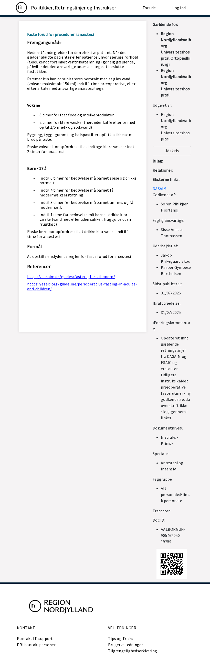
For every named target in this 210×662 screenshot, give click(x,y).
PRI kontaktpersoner (36, 644)
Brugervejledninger (125, 644)
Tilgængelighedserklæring (132, 650)
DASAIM (160, 188)
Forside (149, 7)
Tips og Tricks (120, 638)
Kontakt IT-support (35, 638)
